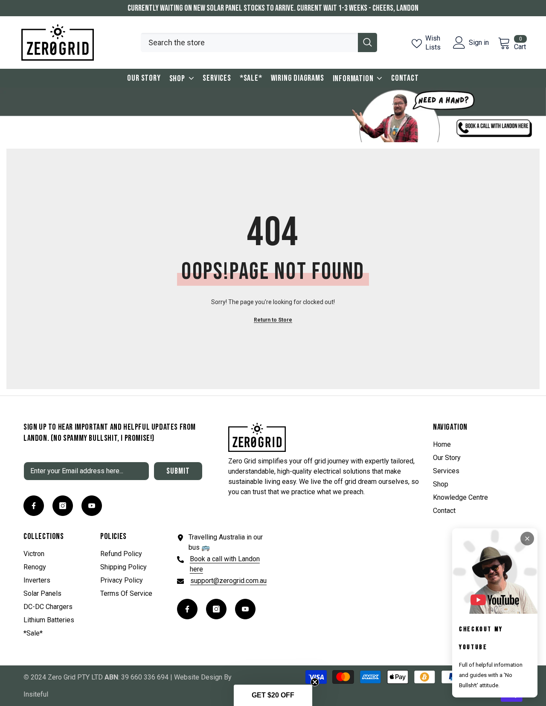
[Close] (527, 538)
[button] (273, 695)
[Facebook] (33, 505)
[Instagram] (62, 505)
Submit (178, 471)
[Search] (259, 42)
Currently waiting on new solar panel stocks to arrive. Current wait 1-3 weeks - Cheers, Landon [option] (273, 8)
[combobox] (249, 42)
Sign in (479, 42)
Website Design (198, 677)
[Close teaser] (315, 682)
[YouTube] (91, 505)
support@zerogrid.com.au (228, 581)
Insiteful (35, 694)
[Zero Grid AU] (273, 115)
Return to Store (273, 320)
